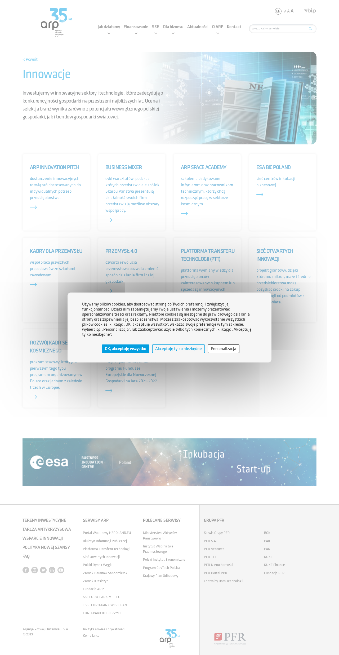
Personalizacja (223, 348)
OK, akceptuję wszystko (125, 348)
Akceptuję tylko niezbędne (178, 348)
